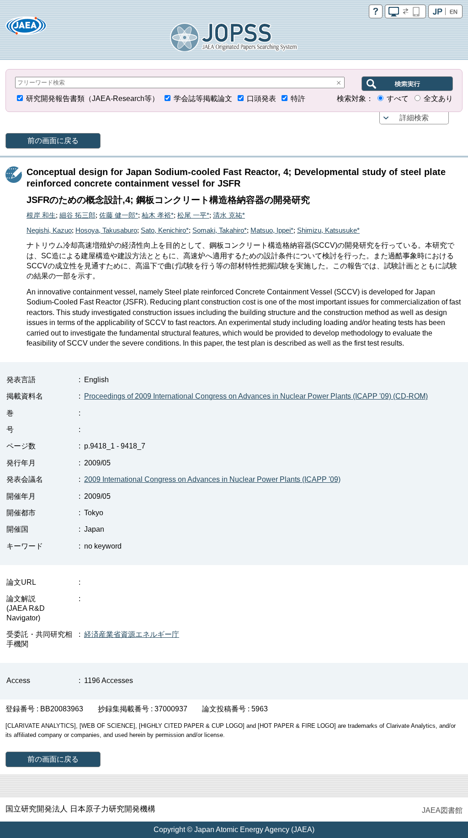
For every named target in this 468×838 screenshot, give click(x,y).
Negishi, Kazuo (49, 230)
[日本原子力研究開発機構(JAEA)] (26, 28)
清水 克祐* (229, 215)
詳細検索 (414, 118)
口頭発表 (261, 98)
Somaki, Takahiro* (219, 230)
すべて (398, 98)
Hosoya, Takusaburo (106, 230)
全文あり (438, 98)
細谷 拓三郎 (77, 215)
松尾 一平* (193, 215)
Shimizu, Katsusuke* (328, 230)
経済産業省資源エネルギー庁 (131, 634)
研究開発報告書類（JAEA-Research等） (92, 98)
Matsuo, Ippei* (271, 230)
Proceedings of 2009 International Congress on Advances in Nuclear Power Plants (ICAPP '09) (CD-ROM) (256, 396)
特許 (298, 98)
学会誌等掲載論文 (203, 98)
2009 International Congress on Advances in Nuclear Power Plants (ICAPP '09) (212, 479)
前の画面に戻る (53, 140)
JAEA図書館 (442, 810)
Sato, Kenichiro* (165, 230)
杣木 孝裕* (158, 215)
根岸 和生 (41, 215)
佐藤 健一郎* (118, 215)
